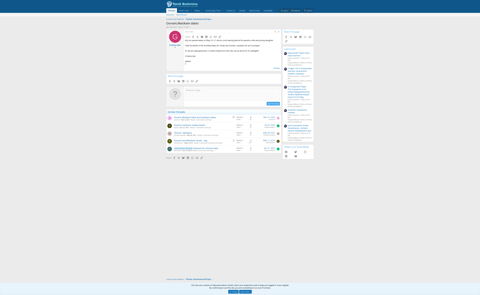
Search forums (181, 15)
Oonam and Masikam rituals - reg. (191, 140)
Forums (171, 10)
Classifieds (268, 10)
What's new (184, 10)
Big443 (176, 127)
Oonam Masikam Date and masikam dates (195, 117)
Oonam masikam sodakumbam (189, 125)
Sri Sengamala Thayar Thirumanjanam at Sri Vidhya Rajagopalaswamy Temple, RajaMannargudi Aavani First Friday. (299, 91)
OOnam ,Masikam (183, 132)
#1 (279, 32)
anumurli (177, 120)
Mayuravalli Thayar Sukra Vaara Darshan (299, 54)
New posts (170, 15)
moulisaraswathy (180, 135)
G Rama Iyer (172, 27)
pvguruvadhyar (270, 127)
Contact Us (230, 10)
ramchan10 (178, 151)
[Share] (275, 31)
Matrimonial (254, 10)
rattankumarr (178, 143)
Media (197, 10)
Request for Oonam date (205, 148)
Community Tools (212, 10)
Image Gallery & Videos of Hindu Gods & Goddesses (300, 64)
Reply (278, 68)
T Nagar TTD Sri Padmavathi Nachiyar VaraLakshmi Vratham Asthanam (300, 71)
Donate (242, 10)
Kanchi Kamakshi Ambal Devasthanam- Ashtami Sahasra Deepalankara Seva (299, 128)
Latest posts (290, 49)
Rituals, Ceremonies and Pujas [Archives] (208, 143)
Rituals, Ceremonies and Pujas (201, 120)
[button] (190, 10)
